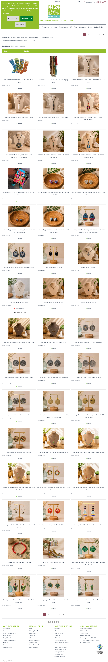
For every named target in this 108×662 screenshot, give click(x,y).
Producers (57, 645)
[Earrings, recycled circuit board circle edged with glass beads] (88, 560)
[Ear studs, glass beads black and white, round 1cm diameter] (53, 227)
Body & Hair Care (8, 638)
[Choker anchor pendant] (88, 265)
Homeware (6, 631)
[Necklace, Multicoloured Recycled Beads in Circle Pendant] (19, 485)
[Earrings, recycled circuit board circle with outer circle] (53, 597)
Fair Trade (57, 635)
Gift (71, 27)
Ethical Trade (58, 638)
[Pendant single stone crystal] (19, 300)
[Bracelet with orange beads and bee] (19, 560)
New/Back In (6, 628)
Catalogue (32, 635)
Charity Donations (60, 656)
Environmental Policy (61, 647)
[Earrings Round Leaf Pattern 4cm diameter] (53, 375)
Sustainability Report (60, 649)
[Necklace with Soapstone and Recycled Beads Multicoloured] (88, 485)
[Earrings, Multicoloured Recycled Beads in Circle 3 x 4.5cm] (53, 485)
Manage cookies (85, 642)
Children (5, 645)
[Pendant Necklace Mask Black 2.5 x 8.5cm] (53, 115)
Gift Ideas (5, 642)
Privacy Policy (33, 642)
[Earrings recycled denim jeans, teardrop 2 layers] (19, 265)
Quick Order (98, 27)
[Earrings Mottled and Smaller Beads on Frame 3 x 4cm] (19, 522)
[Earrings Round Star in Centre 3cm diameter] (19, 412)
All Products (6, 37)
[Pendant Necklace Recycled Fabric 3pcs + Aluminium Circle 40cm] (19, 152)
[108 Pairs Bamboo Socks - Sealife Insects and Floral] (19, 77)
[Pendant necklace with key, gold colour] (53, 340)
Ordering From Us (34, 631)
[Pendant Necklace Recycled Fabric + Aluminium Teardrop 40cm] (88, 152)
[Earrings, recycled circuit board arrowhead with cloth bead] (19, 597)
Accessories (63, 27)
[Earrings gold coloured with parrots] (19, 450)
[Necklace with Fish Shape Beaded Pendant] (53, 450)
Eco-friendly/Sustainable (62, 642)
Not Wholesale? (33, 647)
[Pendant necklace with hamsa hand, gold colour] (19, 340)
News (30, 628)
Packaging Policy (59, 652)
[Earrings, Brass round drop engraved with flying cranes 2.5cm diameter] (53, 412)
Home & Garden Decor (9, 633)
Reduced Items (23, 37)
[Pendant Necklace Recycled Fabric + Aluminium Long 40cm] (53, 152)
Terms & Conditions (34, 640)
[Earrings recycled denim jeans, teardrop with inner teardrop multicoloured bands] (88, 227)
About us (57, 631)
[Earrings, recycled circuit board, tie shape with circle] (88, 597)
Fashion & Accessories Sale (41, 37)
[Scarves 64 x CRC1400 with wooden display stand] (53, 77)
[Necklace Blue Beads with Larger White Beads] (88, 450)
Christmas (82, 27)
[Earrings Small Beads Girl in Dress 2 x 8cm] (88, 522)
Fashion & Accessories (9, 640)
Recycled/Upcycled (60, 640)
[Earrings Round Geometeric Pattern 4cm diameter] (19, 375)
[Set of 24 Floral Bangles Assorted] (53, 560)
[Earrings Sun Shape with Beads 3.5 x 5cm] (53, 522)
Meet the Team (59, 633)
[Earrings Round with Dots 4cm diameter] (88, 340)
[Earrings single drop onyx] (53, 265)
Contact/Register (33, 633)
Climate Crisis (59, 654)
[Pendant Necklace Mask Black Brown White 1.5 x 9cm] (88, 77)
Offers (90, 27)
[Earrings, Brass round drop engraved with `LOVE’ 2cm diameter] (88, 412)
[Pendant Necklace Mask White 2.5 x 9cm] (19, 115)
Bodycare (54, 27)
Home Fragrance (8, 635)
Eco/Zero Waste (7, 647)
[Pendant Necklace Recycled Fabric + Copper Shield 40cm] (88, 115)
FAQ (30, 638)
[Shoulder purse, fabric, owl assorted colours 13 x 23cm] (19, 190)
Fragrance (45, 27)
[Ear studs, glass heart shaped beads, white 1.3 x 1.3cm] (88, 190)
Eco (75, 27)
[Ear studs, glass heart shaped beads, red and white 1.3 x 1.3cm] (53, 190)
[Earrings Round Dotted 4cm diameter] (88, 375)
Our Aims (57, 628)
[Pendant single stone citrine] (53, 300)
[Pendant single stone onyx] (88, 300)
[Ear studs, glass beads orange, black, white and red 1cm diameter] (19, 227)
